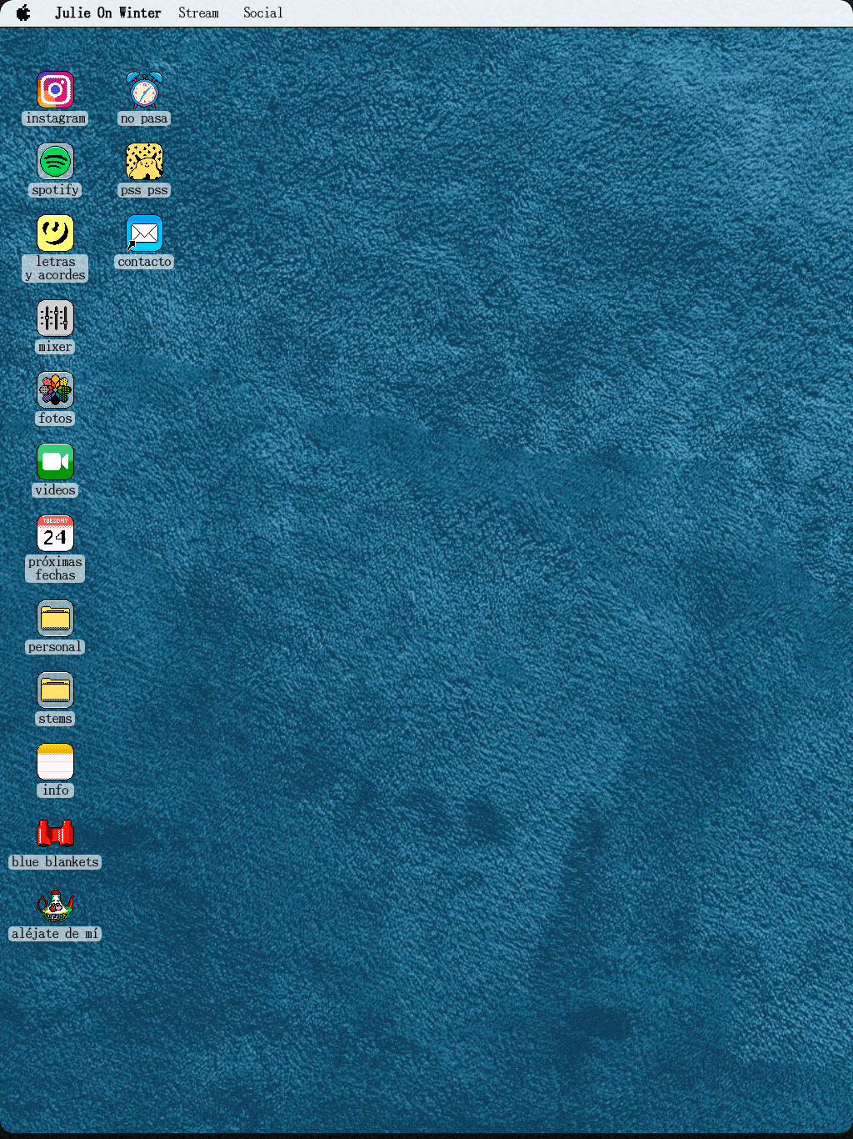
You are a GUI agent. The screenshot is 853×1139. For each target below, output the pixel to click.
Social (263, 13)
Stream (198, 13)
